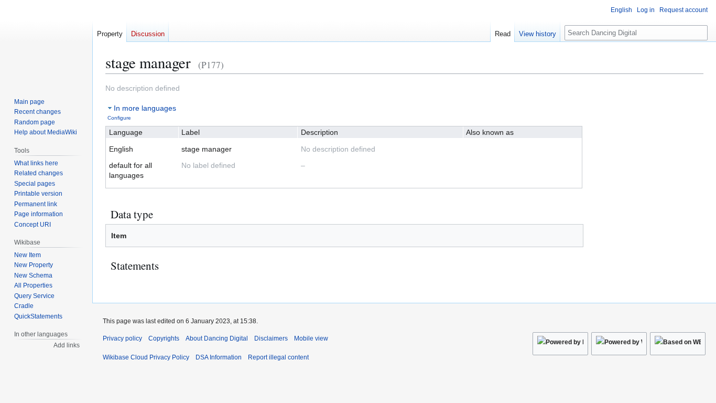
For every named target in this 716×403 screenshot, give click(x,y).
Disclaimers (271, 338)
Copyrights (163, 338)
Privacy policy (122, 338)
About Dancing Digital (217, 338)
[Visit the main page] (46, 42)
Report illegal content (278, 357)
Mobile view (311, 338)
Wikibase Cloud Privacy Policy (146, 357)
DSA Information (219, 357)
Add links (66, 345)
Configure (119, 118)
